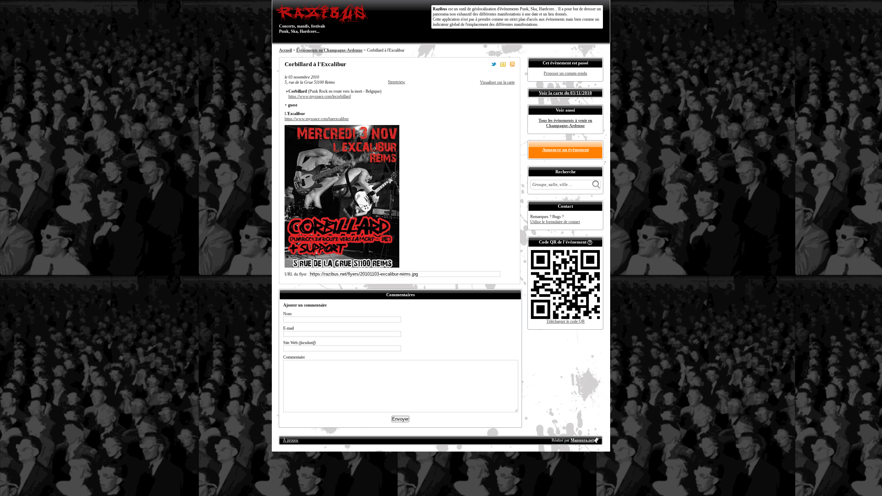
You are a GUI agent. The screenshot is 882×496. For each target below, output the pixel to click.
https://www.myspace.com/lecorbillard (319, 96)
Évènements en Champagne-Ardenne (329, 50)
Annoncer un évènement (565, 149)
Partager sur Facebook (484, 64)
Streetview (396, 82)
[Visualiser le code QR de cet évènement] (565, 317)
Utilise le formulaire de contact (555, 221)
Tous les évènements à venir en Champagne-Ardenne (565, 123)
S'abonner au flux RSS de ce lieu (512, 64)
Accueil (285, 50)
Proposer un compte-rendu (565, 73)
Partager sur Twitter (493, 64)
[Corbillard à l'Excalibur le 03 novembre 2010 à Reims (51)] (342, 266)
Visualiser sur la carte (497, 82)
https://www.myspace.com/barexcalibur (317, 118)
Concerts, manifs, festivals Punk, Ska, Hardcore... (302, 18)
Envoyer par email (503, 64)
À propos (290, 440)
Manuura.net (582, 440)
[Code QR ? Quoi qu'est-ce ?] (589, 242)
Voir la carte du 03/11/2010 (565, 92)
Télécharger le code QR (565, 321)
